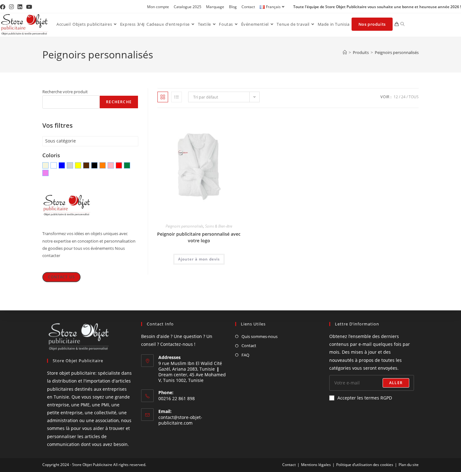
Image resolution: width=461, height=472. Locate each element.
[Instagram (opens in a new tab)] (11, 7)
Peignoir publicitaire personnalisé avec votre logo (199, 237)
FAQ (245, 355)
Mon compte (158, 6)
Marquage (215, 6)
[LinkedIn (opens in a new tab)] (20, 7)
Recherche (119, 102)
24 (403, 96)
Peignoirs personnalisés (397, 52)
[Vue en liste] (176, 97)
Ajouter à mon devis (199, 259)
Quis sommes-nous (259, 336)
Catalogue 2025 (187, 6)
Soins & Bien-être (218, 226)
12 (396, 96)
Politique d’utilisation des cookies (364, 464)
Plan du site (409, 464)
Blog (233, 6)
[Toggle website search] (402, 24)
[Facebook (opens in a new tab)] (3, 7)
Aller (396, 382)
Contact (248, 6)
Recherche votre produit (65, 91)
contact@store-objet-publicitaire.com (180, 420)
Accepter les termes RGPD (364, 398)
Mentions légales (316, 464)
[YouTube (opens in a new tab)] (29, 7)
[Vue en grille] (162, 97)
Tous (414, 96)
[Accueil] (345, 52)
